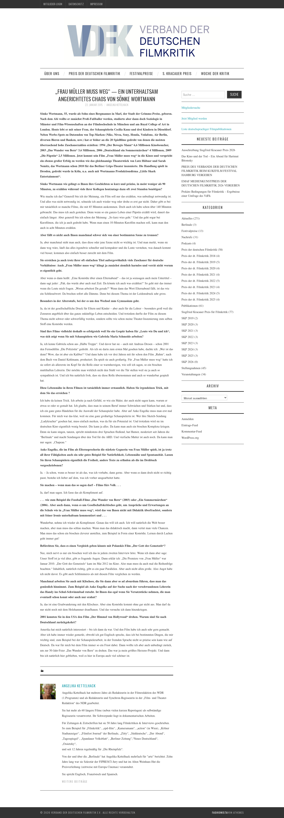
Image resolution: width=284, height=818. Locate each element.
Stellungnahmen (191, 368)
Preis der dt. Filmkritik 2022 (198, 281)
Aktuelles (187, 218)
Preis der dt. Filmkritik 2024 (198, 293)
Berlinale (187, 225)
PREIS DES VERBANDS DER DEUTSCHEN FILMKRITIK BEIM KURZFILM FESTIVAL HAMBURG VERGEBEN (209, 171)
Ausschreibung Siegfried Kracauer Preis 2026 (208, 150)
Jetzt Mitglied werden (194, 118)
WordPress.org (190, 438)
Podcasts (186, 243)
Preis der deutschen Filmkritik (94, 73)
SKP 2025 (188, 355)
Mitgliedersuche (191, 108)
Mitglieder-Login (52, 4)
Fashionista (220, 812)
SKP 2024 (188, 349)
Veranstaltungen (191, 374)
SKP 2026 (188, 362)
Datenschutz (76, 4)
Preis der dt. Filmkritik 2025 (198, 299)
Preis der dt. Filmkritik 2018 (198, 256)
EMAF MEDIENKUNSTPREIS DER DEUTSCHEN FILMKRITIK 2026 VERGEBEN (211, 183)
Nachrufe (187, 237)
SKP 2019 (188, 318)
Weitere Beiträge (75, 782)
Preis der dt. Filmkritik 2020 (198, 268)
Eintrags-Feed (190, 425)
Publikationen (190, 306)
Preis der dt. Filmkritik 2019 (198, 262)
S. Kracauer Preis (177, 73)
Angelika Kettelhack (117, 105)
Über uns (51, 73)
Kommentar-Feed (192, 431)
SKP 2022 (188, 337)
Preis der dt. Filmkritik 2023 (198, 287)
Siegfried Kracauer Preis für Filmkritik (205, 312)
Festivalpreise (141, 73)
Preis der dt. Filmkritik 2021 (198, 274)
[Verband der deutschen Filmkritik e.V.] (142, 40)
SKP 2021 (188, 331)
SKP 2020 (188, 324)
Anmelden (188, 419)
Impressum (96, 4)
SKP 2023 (188, 343)
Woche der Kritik (215, 73)
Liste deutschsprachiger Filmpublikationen (206, 129)
